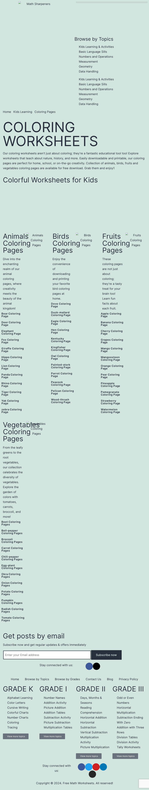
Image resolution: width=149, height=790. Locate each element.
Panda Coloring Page (12, 376)
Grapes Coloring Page (112, 341)
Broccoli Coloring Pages (12, 540)
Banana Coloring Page (112, 323)
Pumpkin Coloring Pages (12, 601)
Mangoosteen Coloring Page (110, 358)
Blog (110, 679)
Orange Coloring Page (112, 367)
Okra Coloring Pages (11, 575)
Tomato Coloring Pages (12, 619)
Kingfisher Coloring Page (61, 348)
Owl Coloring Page (60, 357)
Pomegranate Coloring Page (110, 393)
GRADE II (90, 689)
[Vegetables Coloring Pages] (28, 524)
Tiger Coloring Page (11, 393)
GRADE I (53, 689)
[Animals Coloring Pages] (28, 316)
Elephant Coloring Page (11, 332)
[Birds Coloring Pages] (78, 306)
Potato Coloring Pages (12, 593)
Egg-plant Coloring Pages (12, 567)
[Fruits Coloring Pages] (127, 316)
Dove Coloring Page (61, 305)
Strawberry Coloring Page (110, 402)
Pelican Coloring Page (62, 392)
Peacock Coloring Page (61, 383)
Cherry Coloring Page (112, 332)
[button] (112, 2)
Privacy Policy (128, 679)
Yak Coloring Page (10, 402)
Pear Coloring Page (110, 376)
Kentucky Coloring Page (61, 340)
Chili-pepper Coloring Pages (12, 558)
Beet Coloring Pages (11, 523)
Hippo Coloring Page (11, 358)
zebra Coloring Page (11, 411)
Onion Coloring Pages (11, 584)
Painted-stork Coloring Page (61, 366)
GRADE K (18, 689)
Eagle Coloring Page (61, 322)
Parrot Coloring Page (61, 375)
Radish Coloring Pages (12, 610)
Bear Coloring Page (10, 315)
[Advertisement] (74, 208)
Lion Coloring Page (10, 367)
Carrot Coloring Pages (12, 549)
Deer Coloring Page (11, 323)
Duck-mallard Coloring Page (61, 314)
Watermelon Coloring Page (110, 411)
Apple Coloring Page (111, 315)
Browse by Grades (67, 679)
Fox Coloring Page (10, 341)
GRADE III (128, 689)
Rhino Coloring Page (11, 384)
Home (15, 679)
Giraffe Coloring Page (12, 350)
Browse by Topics (37, 679)
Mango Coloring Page (112, 350)
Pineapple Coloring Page (110, 384)
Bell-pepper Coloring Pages (12, 532)
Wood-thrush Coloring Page (61, 401)
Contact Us (93, 679)
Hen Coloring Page (60, 331)
